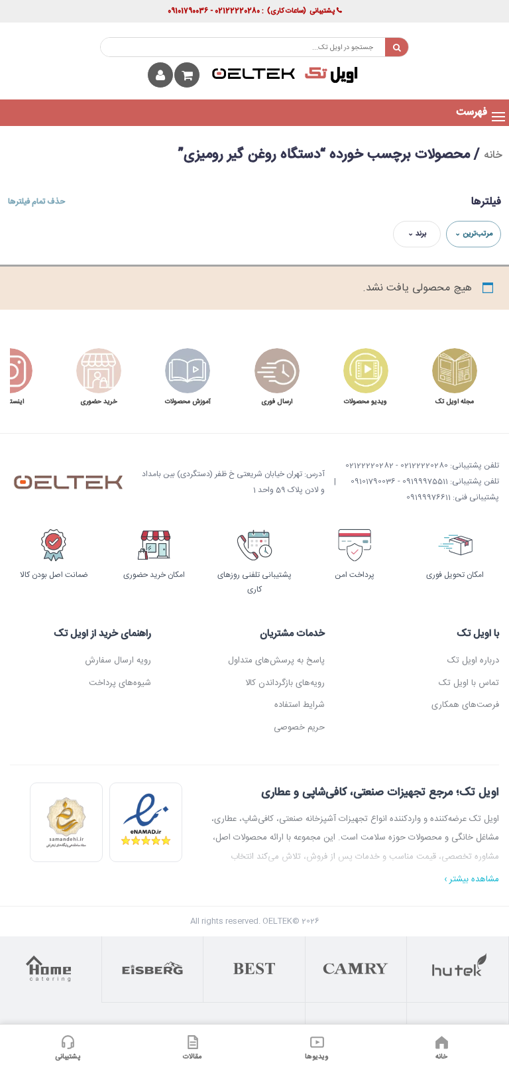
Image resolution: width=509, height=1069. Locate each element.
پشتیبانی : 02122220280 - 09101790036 (251, 11)
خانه (493, 155)
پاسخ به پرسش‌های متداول (276, 660)
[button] (471, 112)
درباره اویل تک (472, 660)
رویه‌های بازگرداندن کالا (285, 683)
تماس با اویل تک (468, 683)
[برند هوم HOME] (51, 969)
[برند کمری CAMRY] (357, 969)
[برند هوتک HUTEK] (458, 969)
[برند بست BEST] (254, 969)
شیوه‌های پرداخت (119, 683)
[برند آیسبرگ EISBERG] (153, 969)
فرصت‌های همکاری (464, 705)
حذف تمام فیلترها (36, 201)
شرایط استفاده (299, 705)
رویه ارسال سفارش (117, 660)
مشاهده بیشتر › (471, 879)
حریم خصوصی (299, 727)
